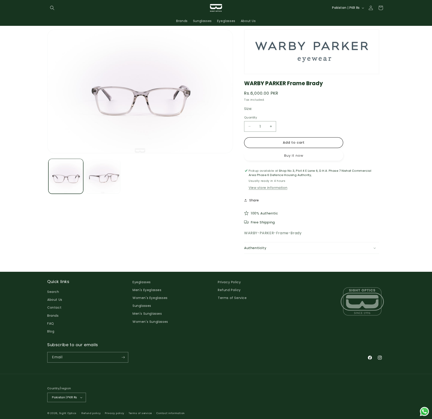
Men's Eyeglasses (147, 290)
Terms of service (140, 413)
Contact (54, 307)
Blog (50, 331)
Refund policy (91, 413)
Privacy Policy (229, 282)
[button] (52, 8)
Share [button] (254, 200)
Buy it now (293, 155)
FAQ (50, 323)
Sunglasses (142, 305)
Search (53, 292)
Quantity (250, 117)
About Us (54, 299)
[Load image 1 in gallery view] (65, 176)
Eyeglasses (142, 282)
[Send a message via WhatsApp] (424, 411)
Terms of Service (232, 298)
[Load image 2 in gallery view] (103, 176)
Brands (53, 315)
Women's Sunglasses (150, 321)
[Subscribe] (123, 357)
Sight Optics (67, 413)
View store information (268, 187)
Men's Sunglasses (147, 313)
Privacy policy (114, 413)
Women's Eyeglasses (150, 298)
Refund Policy (229, 290)
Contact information (170, 413)
